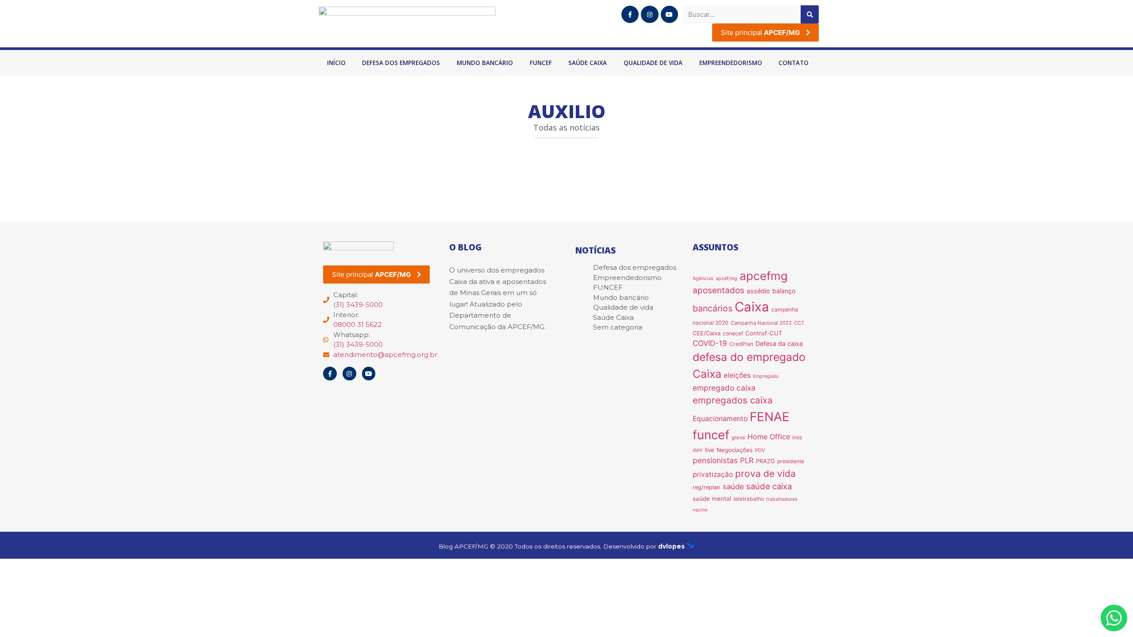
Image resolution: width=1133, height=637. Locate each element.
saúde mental (712, 498)
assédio (758, 291)
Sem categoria (617, 327)
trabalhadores (782, 499)
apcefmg (764, 276)
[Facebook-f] (630, 14)
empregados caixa (733, 400)
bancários (712, 308)
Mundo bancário (485, 63)
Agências (703, 278)
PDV (760, 450)
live (709, 449)
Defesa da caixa (779, 343)
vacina (700, 510)
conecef (733, 333)
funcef (711, 434)
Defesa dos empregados (401, 63)
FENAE (770, 416)
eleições (737, 375)
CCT (799, 323)
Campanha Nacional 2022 (761, 323)
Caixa (752, 307)
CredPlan (741, 344)
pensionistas (715, 460)
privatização (713, 474)
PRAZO (765, 461)
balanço (784, 291)
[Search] (810, 14)
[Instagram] (649, 14)
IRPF (698, 450)
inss (797, 437)
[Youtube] (669, 14)
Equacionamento (720, 418)
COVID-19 (710, 343)
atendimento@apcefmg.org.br (385, 354)
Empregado (765, 376)
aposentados (718, 290)
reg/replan (707, 487)
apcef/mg (726, 278)
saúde (733, 486)
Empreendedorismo (730, 63)
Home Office (769, 436)
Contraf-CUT (763, 333)
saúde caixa (769, 486)
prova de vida (765, 473)
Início (336, 63)
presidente (790, 461)
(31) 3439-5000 (358, 304)
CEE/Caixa (707, 333)
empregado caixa (724, 387)
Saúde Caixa (587, 63)
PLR (747, 460)
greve (738, 437)
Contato (793, 63)
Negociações (735, 449)
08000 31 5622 (357, 324)
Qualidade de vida (653, 63)
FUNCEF (541, 63)
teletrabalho (748, 498)
